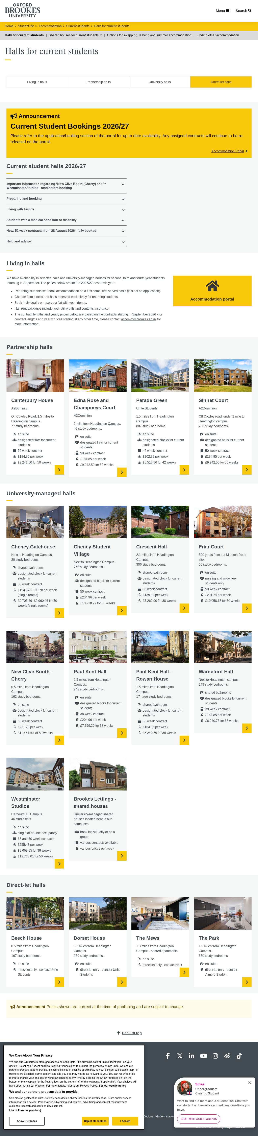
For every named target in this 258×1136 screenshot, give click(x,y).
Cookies (148, 1116)
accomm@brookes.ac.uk (138, 319)
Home (9, 26)
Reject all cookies (95, 1120)
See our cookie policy (112, 1085)
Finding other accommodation (218, 35)
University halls (160, 82)
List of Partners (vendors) (25, 1110)
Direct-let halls (221, 82)
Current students (77, 26)
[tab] (66, 186)
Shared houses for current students (74, 35)
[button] (66, 186)
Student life (26, 26)
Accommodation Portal (227, 151)
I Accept (125, 1120)
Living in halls (37, 82)
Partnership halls (98, 82)
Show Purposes (27, 1120)
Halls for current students (111, 26)
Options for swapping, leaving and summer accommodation (149, 35)
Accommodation (50, 26)
